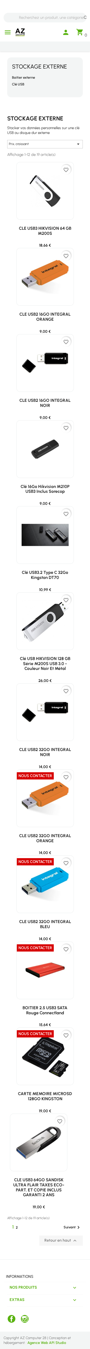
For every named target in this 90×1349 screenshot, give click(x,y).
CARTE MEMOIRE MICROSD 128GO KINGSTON (45, 1096)
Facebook (11, 1319)
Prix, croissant (45, 144)
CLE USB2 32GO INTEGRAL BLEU (45, 924)
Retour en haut (61, 1241)
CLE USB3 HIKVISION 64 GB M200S (45, 231)
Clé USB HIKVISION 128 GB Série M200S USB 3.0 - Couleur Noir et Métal (45, 663)
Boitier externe (23, 77)
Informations (19, 1276)
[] (81, 13)
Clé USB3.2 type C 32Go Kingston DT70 (45, 575)
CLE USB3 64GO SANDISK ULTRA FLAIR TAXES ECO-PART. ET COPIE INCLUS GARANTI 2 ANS (38, 1187)
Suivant (72, 1227)
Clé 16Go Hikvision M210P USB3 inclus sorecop (45, 489)
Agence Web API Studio (46, 1343)
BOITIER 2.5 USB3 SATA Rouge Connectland (45, 1010)
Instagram (25, 1319)
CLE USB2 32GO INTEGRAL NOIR (45, 752)
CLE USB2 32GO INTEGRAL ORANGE (45, 838)
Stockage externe (39, 66)
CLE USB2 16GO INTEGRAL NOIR (45, 403)
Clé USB (18, 84)
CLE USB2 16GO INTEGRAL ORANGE (45, 317)
